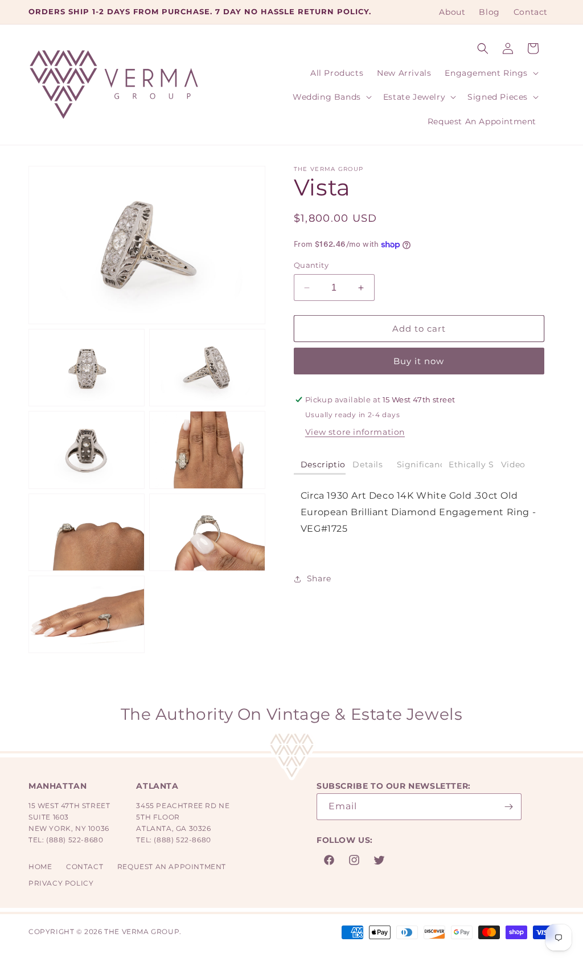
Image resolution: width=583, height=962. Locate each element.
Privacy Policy (60, 883)
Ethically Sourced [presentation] (471, 464)
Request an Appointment (171, 866)
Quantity (311, 265)
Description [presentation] (323, 464)
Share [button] (319, 578)
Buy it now (418, 361)
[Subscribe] (508, 806)
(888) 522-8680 (74, 839)
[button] (482, 48)
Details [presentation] (367, 464)
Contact (84, 866)
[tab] (320, 465)
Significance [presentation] (419, 464)
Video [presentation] (513, 464)
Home (40, 866)
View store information (355, 432)
